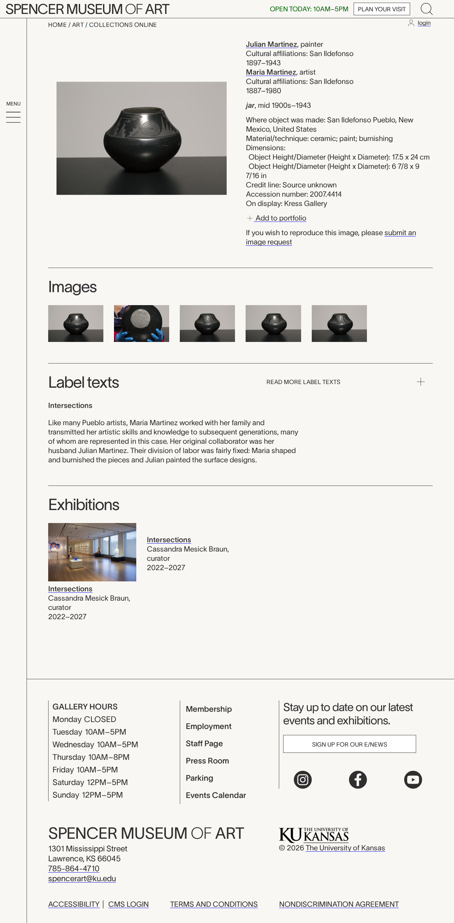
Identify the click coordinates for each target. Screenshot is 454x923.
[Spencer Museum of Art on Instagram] (303, 780)
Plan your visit (382, 9)
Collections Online (123, 25)
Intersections (70, 589)
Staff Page (204, 743)
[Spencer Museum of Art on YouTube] (413, 780)
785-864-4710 (73, 868)
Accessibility (74, 904)
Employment (209, 726)
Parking (199, 777)
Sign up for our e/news (349, 744)
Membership (209, 708)
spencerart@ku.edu (82, 878)
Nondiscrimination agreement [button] (339, 904)
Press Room (207, 760)
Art (78, 25)
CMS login (128, 904)
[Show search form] (427, 9)
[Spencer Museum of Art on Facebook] (358, 780)
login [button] (424, 23)
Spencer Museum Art (87, 9)
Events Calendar (216, 795)
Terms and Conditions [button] (214, 904)
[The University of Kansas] (314, 835)
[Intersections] (92, 552)
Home (58, 25)
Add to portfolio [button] (280, 217)
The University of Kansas (345, 848)
